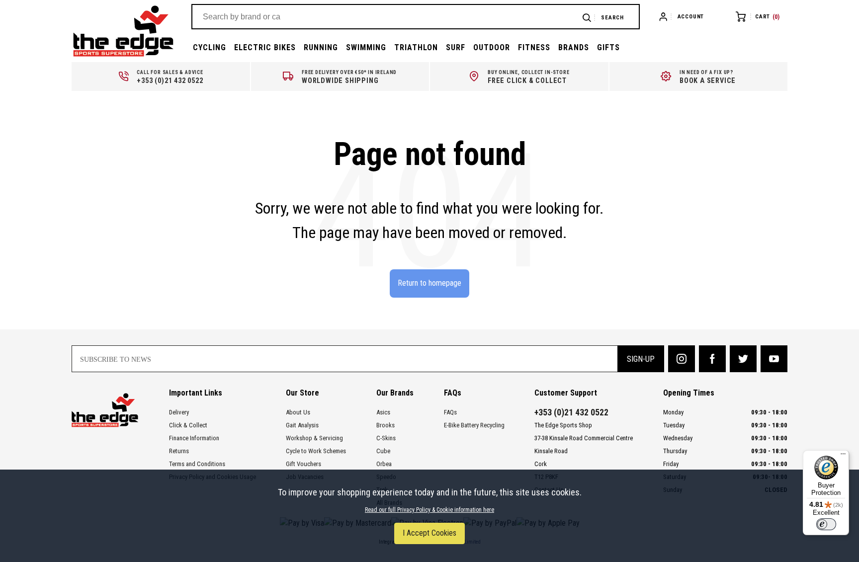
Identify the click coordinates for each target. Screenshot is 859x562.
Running (321, 47)
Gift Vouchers (303, 464)
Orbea (384, 464)
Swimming (366, 47)
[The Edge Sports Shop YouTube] (774, 358)
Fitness (534, 47)
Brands (573, 47)
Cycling (209, 47)
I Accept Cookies (429, 533)
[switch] (826, 524)
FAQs (450, 412)
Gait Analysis (302, 425)
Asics (383, 412)
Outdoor (491, 47)
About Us (298, 412)
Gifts (608, 47)
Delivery (179, 412)
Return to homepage (429, 283)
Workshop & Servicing (314, 438)
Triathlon (416, 47)
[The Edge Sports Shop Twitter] (743, 358)
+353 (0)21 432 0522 (571, 412)
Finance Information (194, 438)
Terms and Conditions (197, 464)
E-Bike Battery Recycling (474, 425)
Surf (455, 47)
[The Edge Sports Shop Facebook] (712, 358)
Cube (383, 451)
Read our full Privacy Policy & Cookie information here (429, 510)
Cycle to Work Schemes (316, 451)
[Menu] (843, 456)
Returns (179, 451)
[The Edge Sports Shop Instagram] (681, 358)
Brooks (385, 425)
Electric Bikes (265, 47)
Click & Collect (188, 425)
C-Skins (386, 438)
